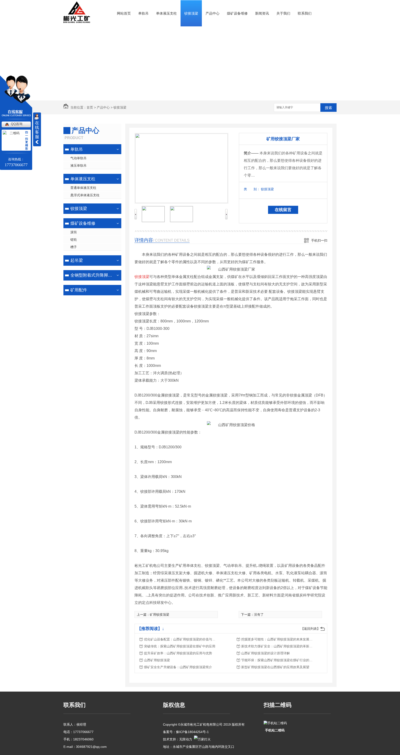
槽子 (73, 247)
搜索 (328, 108)
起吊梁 (76, 260)
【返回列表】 (310, 628)
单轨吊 (143, 13)
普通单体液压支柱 (83, 188)
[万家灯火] (202, 739)
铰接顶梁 (191, 13)
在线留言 (283, 209)
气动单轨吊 (78, 158)
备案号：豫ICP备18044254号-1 (186, 732)
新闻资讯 (262, 13)
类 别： (252, 189)
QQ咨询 (16, 124)
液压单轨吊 (78, 165)
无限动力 (185, 739)
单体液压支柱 (166, 13)
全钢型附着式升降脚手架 (91, 275)
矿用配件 (78, 290)
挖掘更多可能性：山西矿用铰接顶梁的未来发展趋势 (278, 639)
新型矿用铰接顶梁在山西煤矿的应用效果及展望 (275, 667)
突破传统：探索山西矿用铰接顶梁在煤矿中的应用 (179, 646)
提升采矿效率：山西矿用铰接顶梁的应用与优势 (178, 653)
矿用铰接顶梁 (159, 614)
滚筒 (73, 232)
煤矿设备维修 (237, 13)
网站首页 (124, 13)
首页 (90, 107)
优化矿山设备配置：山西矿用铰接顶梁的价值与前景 (181, 639)
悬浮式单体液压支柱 (85, 195)
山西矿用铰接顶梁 (157, 660)
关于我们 (283, 13)
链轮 (73, 239)
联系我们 (305, 13)
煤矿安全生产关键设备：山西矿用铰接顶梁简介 (178, 667)
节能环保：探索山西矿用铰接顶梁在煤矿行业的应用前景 (278, 660)
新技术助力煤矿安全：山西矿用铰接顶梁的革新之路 (278, 646)
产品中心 (212, 13)
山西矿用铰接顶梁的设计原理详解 (265, 653)
